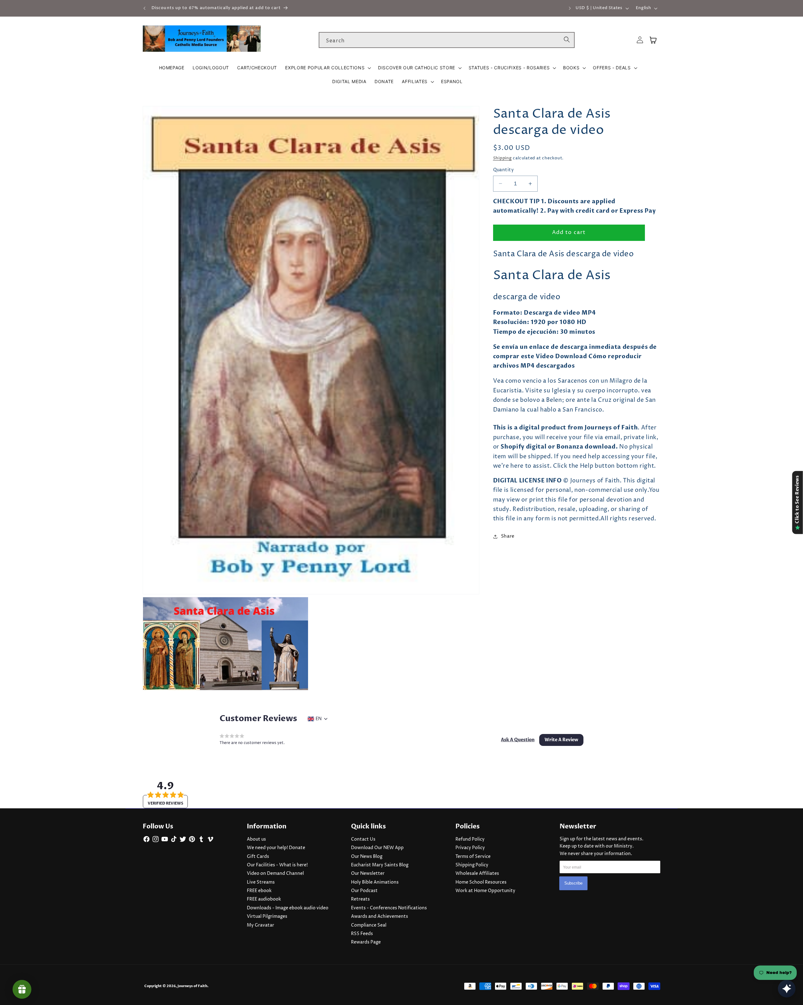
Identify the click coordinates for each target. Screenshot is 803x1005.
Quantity (503, 170)
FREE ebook (259, 891)
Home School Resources (481, 882)
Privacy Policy (470, 848)
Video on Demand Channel (275, 873)
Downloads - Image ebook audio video (287, 908)
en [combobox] (319, 719)
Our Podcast (364, 891)
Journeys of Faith (192, 986)
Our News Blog (366, 856)
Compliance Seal (368, 925)
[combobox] (446, 40)
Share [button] (508, 536)
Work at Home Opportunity (485, 891)
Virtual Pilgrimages (267, 916)
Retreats (360, 899)
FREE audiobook (264, 899)
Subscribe (573, 883)
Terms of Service (473, 856)
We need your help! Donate (276, 848)
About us (256, 839)
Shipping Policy (471, 865)
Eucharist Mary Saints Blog (379, 865)
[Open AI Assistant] (786, 988)
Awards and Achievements (379, 916)
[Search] (566, 39)
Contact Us (363, 839)
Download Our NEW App (377, 848)
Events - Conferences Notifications (389, 908)
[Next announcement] (570, 8)
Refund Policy (470, 839)
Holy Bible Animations (375, 882)
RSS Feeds (362, 934)
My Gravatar (260, 925)
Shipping (502, 158)
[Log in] (639, 40)
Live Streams (261, 882)
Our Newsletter (368, 873)
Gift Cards (258, 856)
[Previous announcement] (145, 8)
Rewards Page (366, 942)
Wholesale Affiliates (477, 873)
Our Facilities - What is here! (277, 865)
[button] (327, 68)
